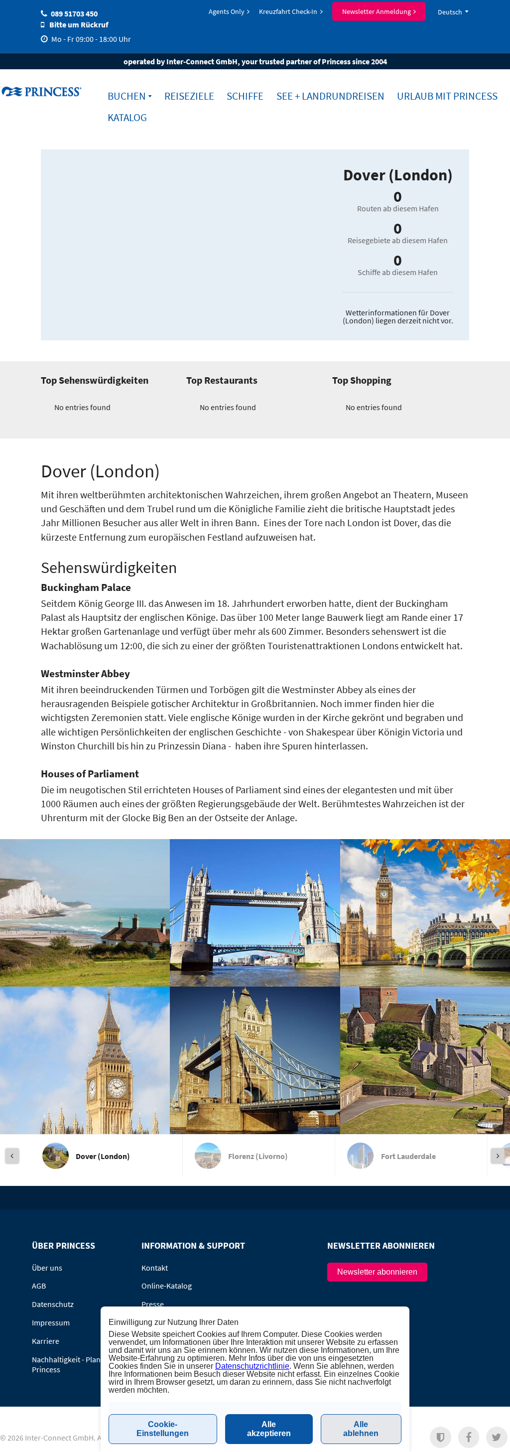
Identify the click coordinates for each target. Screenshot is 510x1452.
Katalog (127, 117)
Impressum (51, 1322)
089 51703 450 (74, 13)
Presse (152, 1304)
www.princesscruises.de (43, 91)
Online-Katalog (166, 1286)
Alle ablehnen (361, 1429)
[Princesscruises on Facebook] (469, 1437)
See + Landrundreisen (330, 96)
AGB (39, 1286)
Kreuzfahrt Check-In (288, 11)
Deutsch (450, 12)
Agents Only (227, 11)
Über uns (47, 1268)
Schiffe (245, 96)
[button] (440, 1437)
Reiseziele (189, 96)
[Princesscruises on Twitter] (497, 1437)
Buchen (127, 96)
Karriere (45, 1341)
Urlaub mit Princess (447, 96)
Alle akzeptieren (269, 1429)
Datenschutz (53, 1304)
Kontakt (154, 1268)
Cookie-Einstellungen (162, 1429)
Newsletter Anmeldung (376, 11)
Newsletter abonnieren (377, 1272)
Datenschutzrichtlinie (252, 1366)
